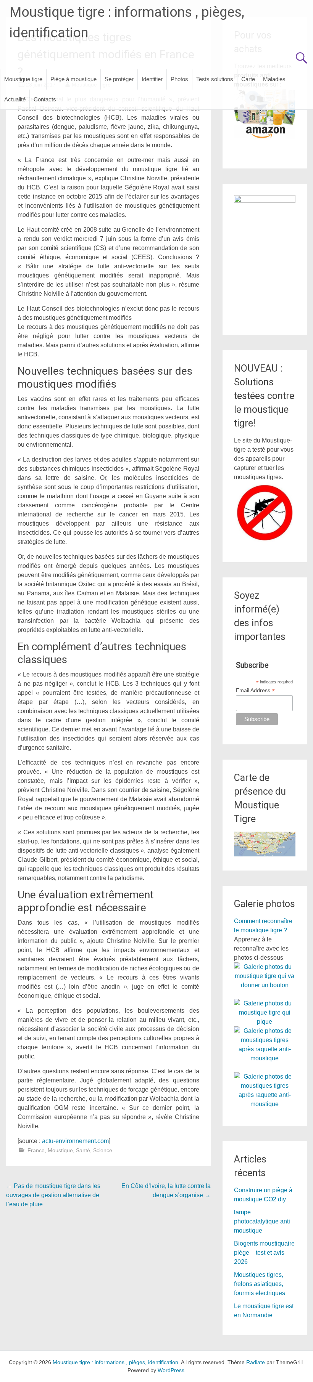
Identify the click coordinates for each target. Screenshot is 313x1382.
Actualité (15, 99)
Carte (248, 79)
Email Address (255, 690)
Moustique (60, 1150)
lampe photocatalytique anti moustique (262, 1221)
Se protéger (119, 79)
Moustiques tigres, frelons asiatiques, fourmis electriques (259, 1283)
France (36, 1150)
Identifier (152, 79)
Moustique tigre (23, 79)
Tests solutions (214, 79)
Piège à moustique (73, 79)
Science (102, 1150)
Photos (179, 79)
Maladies (274, 79)
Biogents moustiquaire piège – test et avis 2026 (264, 1252)
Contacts (45, 99)
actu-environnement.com (75, 1141)
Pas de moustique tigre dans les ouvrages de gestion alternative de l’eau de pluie (53, 1195)
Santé (83, 1150)
